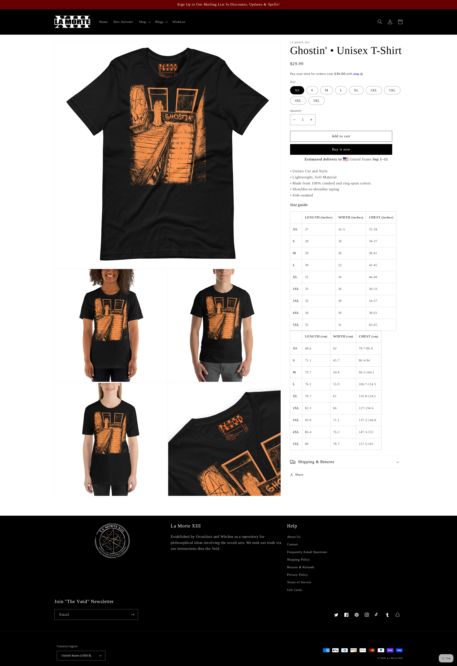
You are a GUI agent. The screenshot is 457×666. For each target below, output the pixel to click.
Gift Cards (294, 590)
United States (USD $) (76, 655)
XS (297, 90)
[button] (144, 22)
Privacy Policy (297, 574)
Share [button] (299, 474)
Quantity (296, 110)
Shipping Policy (298, 559)
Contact (292, 544)
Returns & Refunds (300, 567)
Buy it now (341, 149)
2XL (374, 90)
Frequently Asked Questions (307, 552)
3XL (392, 90)
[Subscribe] (133, 614)
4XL (298, 100)
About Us (294, 537)
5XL (316, 100)
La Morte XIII (395, 658)
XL (356, 90)
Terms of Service (299, 582)
